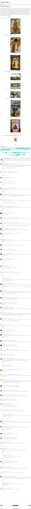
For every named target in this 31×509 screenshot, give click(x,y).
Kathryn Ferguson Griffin (5, 409)
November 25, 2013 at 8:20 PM (9, 365)
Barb (2, 403)
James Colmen (4, 488)
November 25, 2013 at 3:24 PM (9, 278)
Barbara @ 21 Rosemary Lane (6, 217)
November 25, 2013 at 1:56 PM (8, 244)
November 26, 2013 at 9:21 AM (13, 437)
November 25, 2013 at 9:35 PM (16, 374)
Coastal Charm (4, 2)
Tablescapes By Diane (5, 448)
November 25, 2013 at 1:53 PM (17, 233)
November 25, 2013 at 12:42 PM (14, 222)
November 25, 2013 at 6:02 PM (12, 340)
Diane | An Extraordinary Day (6, 163)
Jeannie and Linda (4, 426)
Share (1, 159)
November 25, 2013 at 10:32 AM (9, 171)
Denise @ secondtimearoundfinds (6, 358)
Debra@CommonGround (5, 340)
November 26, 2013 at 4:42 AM (7, 403)
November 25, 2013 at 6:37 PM (12, 349)
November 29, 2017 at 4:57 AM (10, 488)
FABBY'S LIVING (4, 290)
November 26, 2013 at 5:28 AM (12, 409)
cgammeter (3, 379)
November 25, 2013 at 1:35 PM (13, 228)
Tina (2, 471)
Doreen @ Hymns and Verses (6, 297)
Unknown (3, 171)
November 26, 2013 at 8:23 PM (7, 471)
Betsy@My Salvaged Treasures (6, 222)
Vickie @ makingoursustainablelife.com (7, 374)
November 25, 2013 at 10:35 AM (11, 177)
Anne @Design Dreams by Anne (15, 133)
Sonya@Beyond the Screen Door (6, 385)
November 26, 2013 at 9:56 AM (12, 448)
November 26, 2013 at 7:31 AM (9, 414)
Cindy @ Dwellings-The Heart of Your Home (7, 233)
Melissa (3, 253)
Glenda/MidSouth (4, 334)
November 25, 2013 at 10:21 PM (9, 379)
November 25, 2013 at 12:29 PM (14, 217)
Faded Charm (4, 271)
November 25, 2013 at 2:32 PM (10, 265)
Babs (3, 312)
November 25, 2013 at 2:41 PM (9, 271)
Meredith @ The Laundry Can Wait (6, 302)
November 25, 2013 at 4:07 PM (13, 297)
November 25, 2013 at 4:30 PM (15, 302)
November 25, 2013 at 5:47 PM (10, 334)
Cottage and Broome (5, 394)
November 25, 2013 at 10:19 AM (14, 163)
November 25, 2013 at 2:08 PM (8, 253)
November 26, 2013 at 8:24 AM (11, 426)
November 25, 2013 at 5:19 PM (11, 318)
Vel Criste (3, 244)
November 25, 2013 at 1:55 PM (8, 239)
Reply (3, 179)
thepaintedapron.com (5, 318)
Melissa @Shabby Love (8, 117)
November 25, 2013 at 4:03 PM (10, 290)
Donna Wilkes (4, 307)
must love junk (4, 265)
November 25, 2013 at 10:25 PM (15, 385)
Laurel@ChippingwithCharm (5, 437)
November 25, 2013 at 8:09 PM (15, 358)
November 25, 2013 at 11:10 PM (12, 394)
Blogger (17, 508)
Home (15, 505)
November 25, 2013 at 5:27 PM (8, 324)
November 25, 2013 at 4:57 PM (7, 312)
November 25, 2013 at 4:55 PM (9, 307)
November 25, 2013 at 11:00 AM (9, 199)
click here (10, 35)
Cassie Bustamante (4, 177)
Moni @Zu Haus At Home (9, 98)
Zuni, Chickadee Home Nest (5, 228)
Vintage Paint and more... (5, 349)
